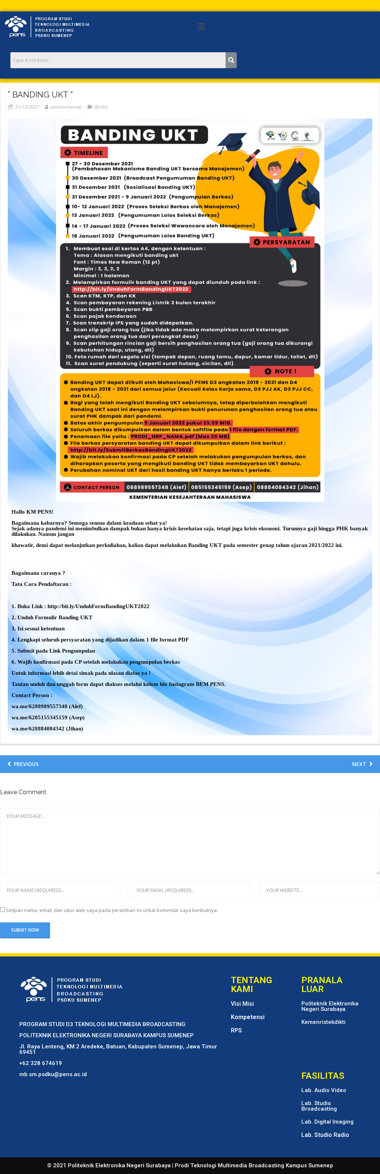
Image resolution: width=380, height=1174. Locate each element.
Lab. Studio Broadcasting (319, 1106)
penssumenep (66, 106)
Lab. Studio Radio (325, 1134)
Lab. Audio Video (323, 1090)
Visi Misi (242, 1003)
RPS (236, 1030)
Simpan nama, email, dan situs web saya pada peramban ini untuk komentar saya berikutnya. (112, 910)
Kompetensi (248, 1017)
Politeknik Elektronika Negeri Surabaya (329, 1006)
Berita (100, 106)
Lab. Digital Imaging (327, 1121)
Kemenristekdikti (323, 1022)
